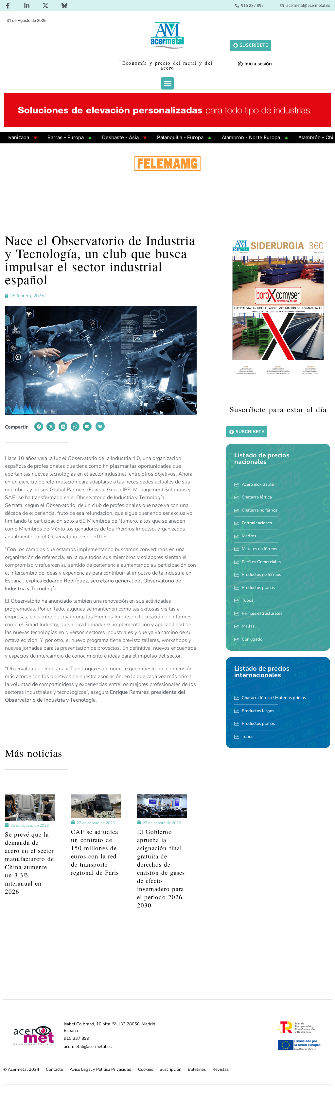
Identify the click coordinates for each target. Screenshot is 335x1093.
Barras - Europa (44, 137)
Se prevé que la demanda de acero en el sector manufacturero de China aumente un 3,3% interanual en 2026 (29, 862)
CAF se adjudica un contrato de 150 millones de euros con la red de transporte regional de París (95, 851)
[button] (167, 83)
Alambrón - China (297, 137)
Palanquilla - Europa (159, 137)
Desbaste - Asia (99, 137)
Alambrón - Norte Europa (229, 137)
